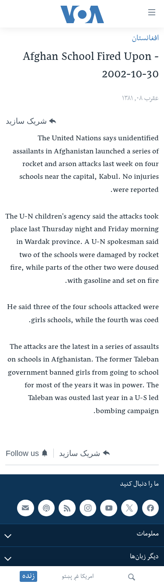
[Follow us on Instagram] (88, 508)
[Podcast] (46, 508)
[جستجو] (132, 577)
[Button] (31, 121)
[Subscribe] (25, 508)
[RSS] (67, 508)
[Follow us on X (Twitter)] (129, 508)
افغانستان (145, 39)
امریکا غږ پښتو (78, 577)
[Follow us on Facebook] (150, 508)
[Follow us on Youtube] (108, 508)
